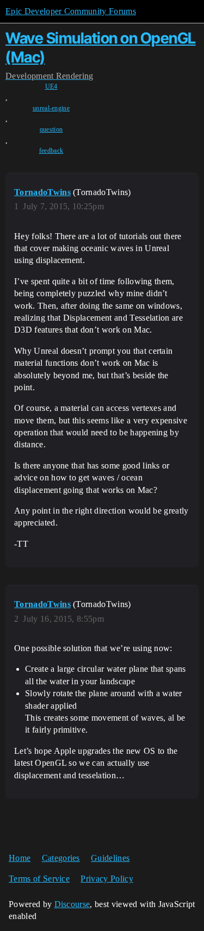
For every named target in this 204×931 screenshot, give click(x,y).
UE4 (51, 86)
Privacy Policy (107, 878)
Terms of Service (39, 878)
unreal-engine (51, 108)
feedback (51, 150)
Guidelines (110, 858)
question (51, 129)
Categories (61, 858)
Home (19, 858)
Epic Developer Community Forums (70, 11)
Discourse (72, 904)
